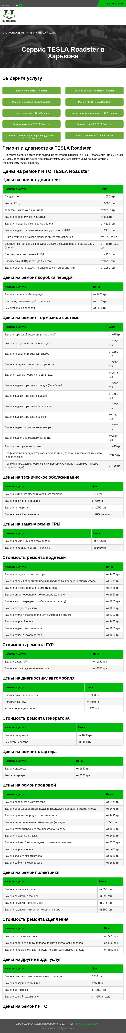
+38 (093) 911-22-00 (86, 1023)
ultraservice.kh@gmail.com (58, 1028)
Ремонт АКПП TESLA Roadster (94, 102)
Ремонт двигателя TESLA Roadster (31, 124)
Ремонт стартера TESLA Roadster (31, 113)
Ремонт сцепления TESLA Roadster (94, 135)
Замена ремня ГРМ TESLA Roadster (94, 90)
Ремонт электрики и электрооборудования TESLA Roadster (31, 136)
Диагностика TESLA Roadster (31, 90)
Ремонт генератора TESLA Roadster (31, 102)
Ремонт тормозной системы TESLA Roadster (94, 113)
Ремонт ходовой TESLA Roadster (94, 124)
